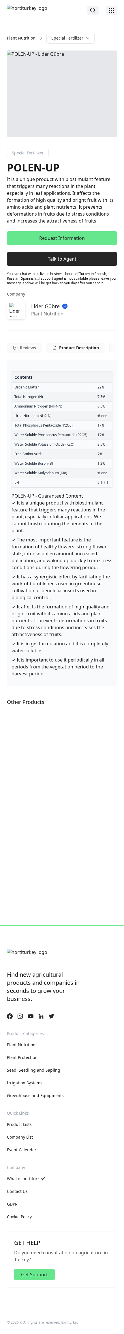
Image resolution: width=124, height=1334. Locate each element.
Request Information (62, 238)
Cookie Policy (19, 1216)
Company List (20, 1137)
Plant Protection (22, 1057)
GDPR (12, 1204)
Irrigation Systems (24, 1082)
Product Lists (19, 1124)
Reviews (28, 347)
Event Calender (21, 1149)
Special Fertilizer (67, 38)
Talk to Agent (62, 259)
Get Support (34, 1274)
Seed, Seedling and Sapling (33, 1070)
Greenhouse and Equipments (35, 1095)
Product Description (79, 347)
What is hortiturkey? (26, 1178)
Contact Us (17, 1191)
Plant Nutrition (21, 38)
